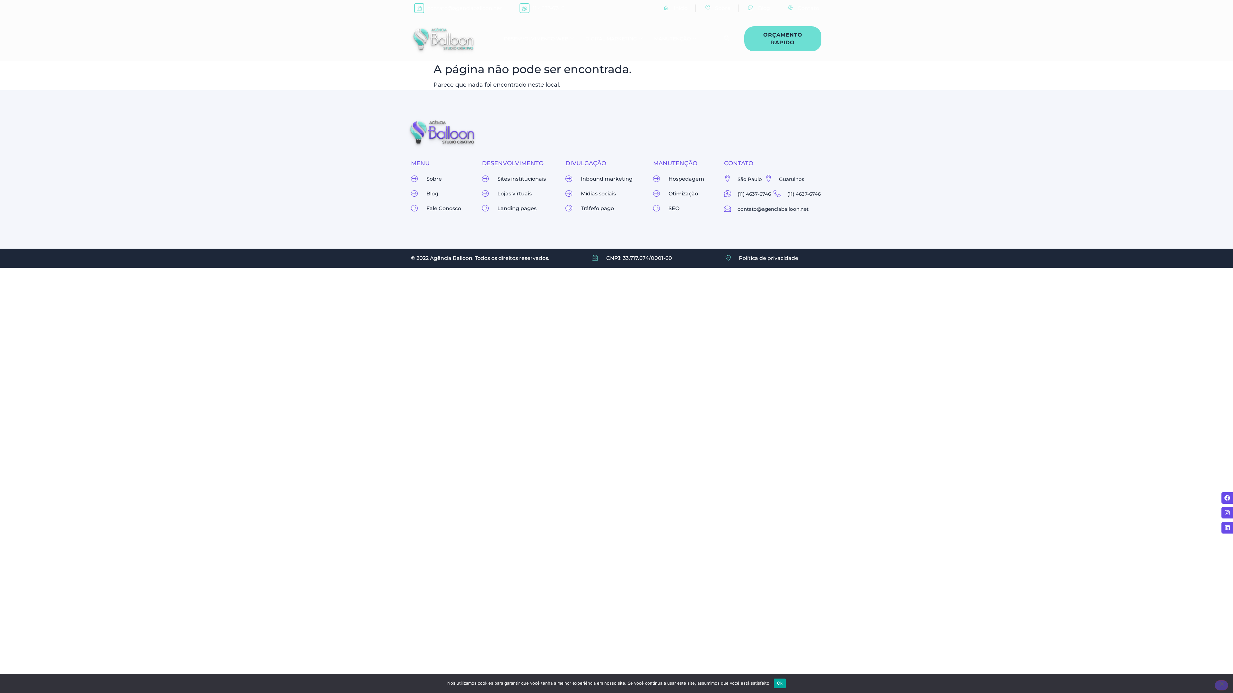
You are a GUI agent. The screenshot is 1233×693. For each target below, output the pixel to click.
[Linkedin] (1227, 528)
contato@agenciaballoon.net (464, 8)
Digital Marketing (611, 39)
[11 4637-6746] (524, 8)
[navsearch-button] (723, 38)
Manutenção (672, 39)
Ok (780, 683)
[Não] (1221, 685)
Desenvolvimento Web (536, 39)
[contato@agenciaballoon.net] (419, 8)
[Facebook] (1227, 498)
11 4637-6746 (548, 8)
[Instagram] (1227, 512)
